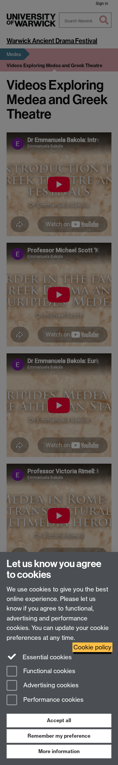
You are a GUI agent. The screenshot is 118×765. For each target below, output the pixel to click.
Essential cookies (46, 657)
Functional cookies (48, 671)
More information (59, 751)
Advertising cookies (50, 685)
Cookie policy (92, 647)
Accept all (59, 720)
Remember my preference (59, 736)
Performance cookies (53, 700)
